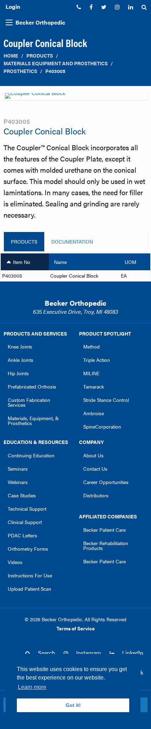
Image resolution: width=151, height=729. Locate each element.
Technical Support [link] (27, 508)
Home (11, 55)
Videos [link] (15, 561)
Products (39, 55)
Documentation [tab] (72, 241)
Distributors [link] (96, 495)
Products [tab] (24, 241)
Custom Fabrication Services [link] (29, 402)
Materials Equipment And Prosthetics (56, 63)
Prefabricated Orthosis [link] (32, 386)
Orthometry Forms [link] (28, 548)
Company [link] (91, 441)
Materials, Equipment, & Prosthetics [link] (33, 420)
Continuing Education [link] (31, 455)
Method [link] (91, 346)
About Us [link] (93, 455)
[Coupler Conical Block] (75, 98)
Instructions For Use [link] (30, 575)
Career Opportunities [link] (106, 481)
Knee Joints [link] (20, 346)
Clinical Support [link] (25, 521)
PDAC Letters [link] (22, 535)
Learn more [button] (32, 687)
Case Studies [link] (22, 495)
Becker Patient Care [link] (104, 529)
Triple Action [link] (96, 359)
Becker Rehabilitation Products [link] (105, 545)
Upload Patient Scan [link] (29, 588)
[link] (78, 7)
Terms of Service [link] (76, 628)
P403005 (55, 71)
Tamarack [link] (93, 386)
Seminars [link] (18, 468)
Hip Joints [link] (18, 373)
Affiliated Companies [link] (108, 516)
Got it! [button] (73, 705)
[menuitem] (78, 7)
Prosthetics (20, 71)
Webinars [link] (18, 481)
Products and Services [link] (35, 333)
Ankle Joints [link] (20, 359)
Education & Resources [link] (36, 441)
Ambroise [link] (93, 413)
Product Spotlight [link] (105, 333)
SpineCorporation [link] (102, 426)
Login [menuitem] (13, 6)
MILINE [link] (91, 373)
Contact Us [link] (95, 468)
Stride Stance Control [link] (106, 399)
